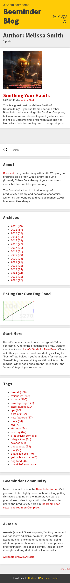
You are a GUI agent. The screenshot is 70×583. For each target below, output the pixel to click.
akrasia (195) (19, 399)
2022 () (17, 265)
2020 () (17, 258)
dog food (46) (19, 460)
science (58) (18, 442)
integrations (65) (21, 439)
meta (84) (17, 421)
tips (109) (17, 410)
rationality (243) (20, 395)
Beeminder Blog (22, 16)
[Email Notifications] (55, 18)
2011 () (17, 226)
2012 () (17, 229)
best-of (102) (19, 413)
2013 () (17, 233)
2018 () (17, 251)
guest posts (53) (21, 446)
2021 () (17, 262)
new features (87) (22, 417)
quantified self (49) (22, 453)
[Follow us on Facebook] (64, 23)
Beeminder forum (47, 489)
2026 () (17, 280)
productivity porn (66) (24, 435)
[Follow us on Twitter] (64, 18)
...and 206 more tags (24, 464)
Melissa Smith (27, 100)
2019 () (17, 254)
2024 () (17, 273)
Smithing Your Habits (26, 95)
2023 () (17, 269)
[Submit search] (6, 150)
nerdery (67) (18, 432)
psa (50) (16, 450)
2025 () (17, 276)
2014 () (17, 236)
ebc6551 (65, 569)
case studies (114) (22, 406)
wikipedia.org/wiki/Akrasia (18, 556)
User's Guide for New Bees (40, 349)
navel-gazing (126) (22, 403)
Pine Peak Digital (48, 578)
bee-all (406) (19, 392)
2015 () (17, 240)
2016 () (17, 244)
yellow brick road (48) (24, 457)
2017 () (17, 247)
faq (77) (16, 424)
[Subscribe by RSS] (60, 18)
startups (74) (19, 428)
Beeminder (10, 173)
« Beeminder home (16, 5)
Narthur (32, 578)
